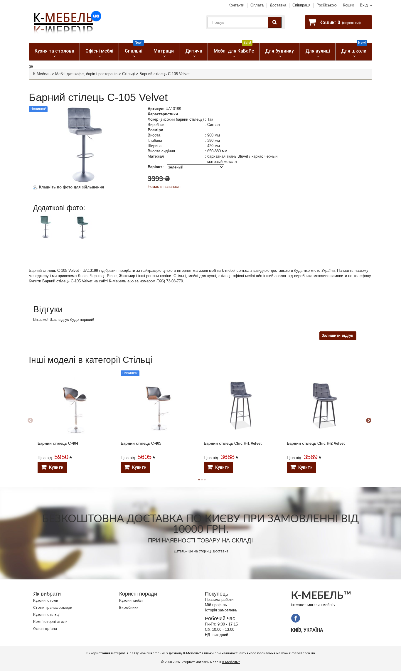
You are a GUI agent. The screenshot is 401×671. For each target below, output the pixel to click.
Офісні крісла (45, 628)
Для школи (353, 48)
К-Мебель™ (231, 662)
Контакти (236, 5)
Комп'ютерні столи (50, 621)
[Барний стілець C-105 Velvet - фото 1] (48, 226)
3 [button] (205, 480)
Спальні (134, 48)
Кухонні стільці (46, 614)
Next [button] (369, 421)
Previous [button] (30, 421)
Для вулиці (317, 51)
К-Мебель (41, 74)
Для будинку (279, 51)
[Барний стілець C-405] (158, 405)
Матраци (164, 51)
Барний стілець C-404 (58, 443)
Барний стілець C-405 (141, 443)
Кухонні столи (45, 600)
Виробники (129, 607)
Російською (326, 5)
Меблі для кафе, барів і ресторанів (86, 74)
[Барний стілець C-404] (74, 405)
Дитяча (193, 51)
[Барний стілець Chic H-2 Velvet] (324, 405)
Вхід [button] (364, 5)
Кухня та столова (54, 51)
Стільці (128, 74)
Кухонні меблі (131, 600)
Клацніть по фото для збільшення (71, 187)
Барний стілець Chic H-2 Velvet (316, 443)
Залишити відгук (337, 335)
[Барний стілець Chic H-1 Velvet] (241, 405)
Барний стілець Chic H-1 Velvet (233, 443)
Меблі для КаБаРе (234, 48)
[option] (50, 232)
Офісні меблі (99, 51)
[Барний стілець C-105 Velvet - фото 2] (83, 227)
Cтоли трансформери (52, 607)
